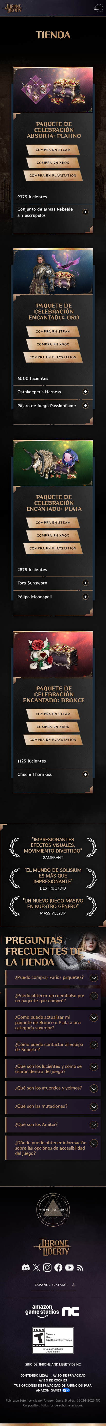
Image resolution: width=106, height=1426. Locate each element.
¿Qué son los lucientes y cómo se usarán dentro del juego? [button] (48, 1069)
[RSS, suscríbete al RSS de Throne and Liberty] (80, 1268)
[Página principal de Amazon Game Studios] (42, 1312)
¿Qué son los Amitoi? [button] (36, 1124)
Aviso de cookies (53, 1380)
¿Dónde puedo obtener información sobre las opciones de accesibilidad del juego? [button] (50, 1148)
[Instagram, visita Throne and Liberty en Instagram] (47, 1268)
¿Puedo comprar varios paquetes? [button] (49, 977)
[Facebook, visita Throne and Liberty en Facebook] (58, 1268)
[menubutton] (98, 8)
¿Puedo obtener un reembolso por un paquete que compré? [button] (50, 998)
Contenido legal (35, 1375)
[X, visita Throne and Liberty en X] (36, 1267)
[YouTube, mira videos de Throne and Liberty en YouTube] (69, 1268)
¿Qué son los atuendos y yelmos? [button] (48, 1088)
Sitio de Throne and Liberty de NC (53, 1364)
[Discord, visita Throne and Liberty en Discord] (26, 1268)
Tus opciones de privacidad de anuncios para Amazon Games (53, 1388)
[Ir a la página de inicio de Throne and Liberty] (13, 8)
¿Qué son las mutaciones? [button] (41, 1106)
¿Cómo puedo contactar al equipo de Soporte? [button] (49, 1047)
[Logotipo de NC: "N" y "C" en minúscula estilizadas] (71, 1312)
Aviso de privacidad (69, 1375)
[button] (94, 978)
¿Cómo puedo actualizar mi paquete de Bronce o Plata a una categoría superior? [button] (48, 1022)
